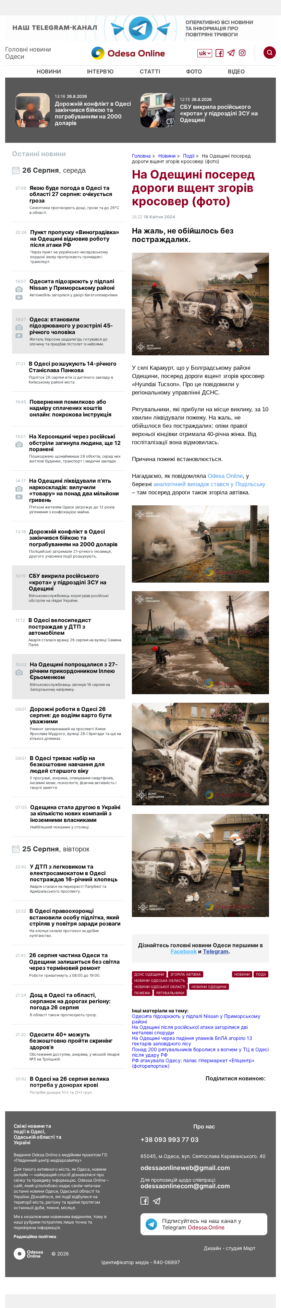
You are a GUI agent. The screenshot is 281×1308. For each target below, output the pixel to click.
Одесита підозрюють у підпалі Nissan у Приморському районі (196, 1018)
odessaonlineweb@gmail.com (185, 1167)
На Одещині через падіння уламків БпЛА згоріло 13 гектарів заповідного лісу (192, 1040)
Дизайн (212, 1248)
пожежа (142, 993)
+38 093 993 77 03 (169, 1139)
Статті (150, 71)
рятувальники (170, 993)
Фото (194, 71)
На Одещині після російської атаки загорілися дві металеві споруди (190, 1029)
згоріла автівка (185, 974)
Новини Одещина (209, 987)
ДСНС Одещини (149, 974)
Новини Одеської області (159, 987)
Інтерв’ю (100, 71)
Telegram (216, 951)
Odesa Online (225, 476)
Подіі (261, 974)
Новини (49, 71)
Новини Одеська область (159, 980)
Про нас (204, 1126)
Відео (236, 71)
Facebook (184, 951)
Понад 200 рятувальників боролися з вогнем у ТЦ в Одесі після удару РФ (200, 1052)
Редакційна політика (35, 1236)
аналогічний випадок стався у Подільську (210, 484)
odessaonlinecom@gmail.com (185, 1186)
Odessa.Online (206, 1227)
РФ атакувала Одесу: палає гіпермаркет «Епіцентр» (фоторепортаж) (193, 1063)
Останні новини (39, 154)
